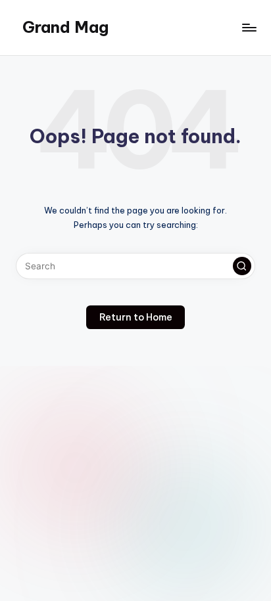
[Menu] (248, 27)
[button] (242, 266)
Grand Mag (65, 27)
